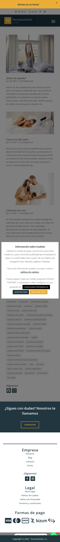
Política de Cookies (30, 495)
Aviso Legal (30, 491)
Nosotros (30, 453)
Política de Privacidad (30, 499)
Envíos (30, 465)
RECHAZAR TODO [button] (38, 292)
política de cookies (30, 272)
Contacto (30, 461)
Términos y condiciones (30, 503)
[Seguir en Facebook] (27, 478)
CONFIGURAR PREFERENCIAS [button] (36, 287)
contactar (30, 425)
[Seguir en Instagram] (33, 478)
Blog (30, 457)
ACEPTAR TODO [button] (20, 292)
